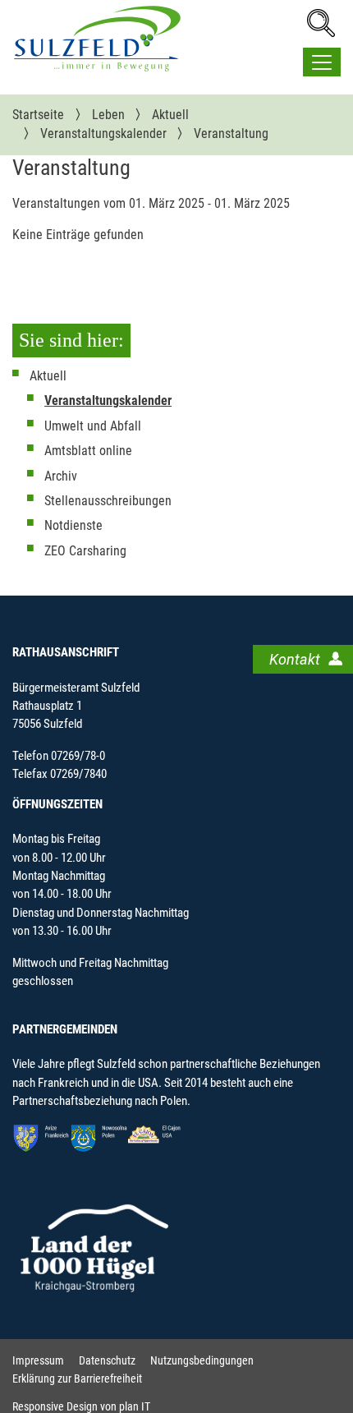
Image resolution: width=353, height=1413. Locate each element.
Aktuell (48, 376)
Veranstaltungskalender (108, 400)
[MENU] (322, 62)
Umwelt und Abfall (92, 426)
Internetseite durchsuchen (320, 23)
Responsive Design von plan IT (81, 1407)
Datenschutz (107, 1361)
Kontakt (294, 659)
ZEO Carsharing (85, 551)
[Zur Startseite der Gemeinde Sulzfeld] (97, 38)
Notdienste (73, 525)
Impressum (38, 1361)
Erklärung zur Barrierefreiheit (77, 1379)
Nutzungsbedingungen (202, 1361)
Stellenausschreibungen (108, 501)
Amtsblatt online (88, 450)
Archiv (60, 476)
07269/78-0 (78, 755)
